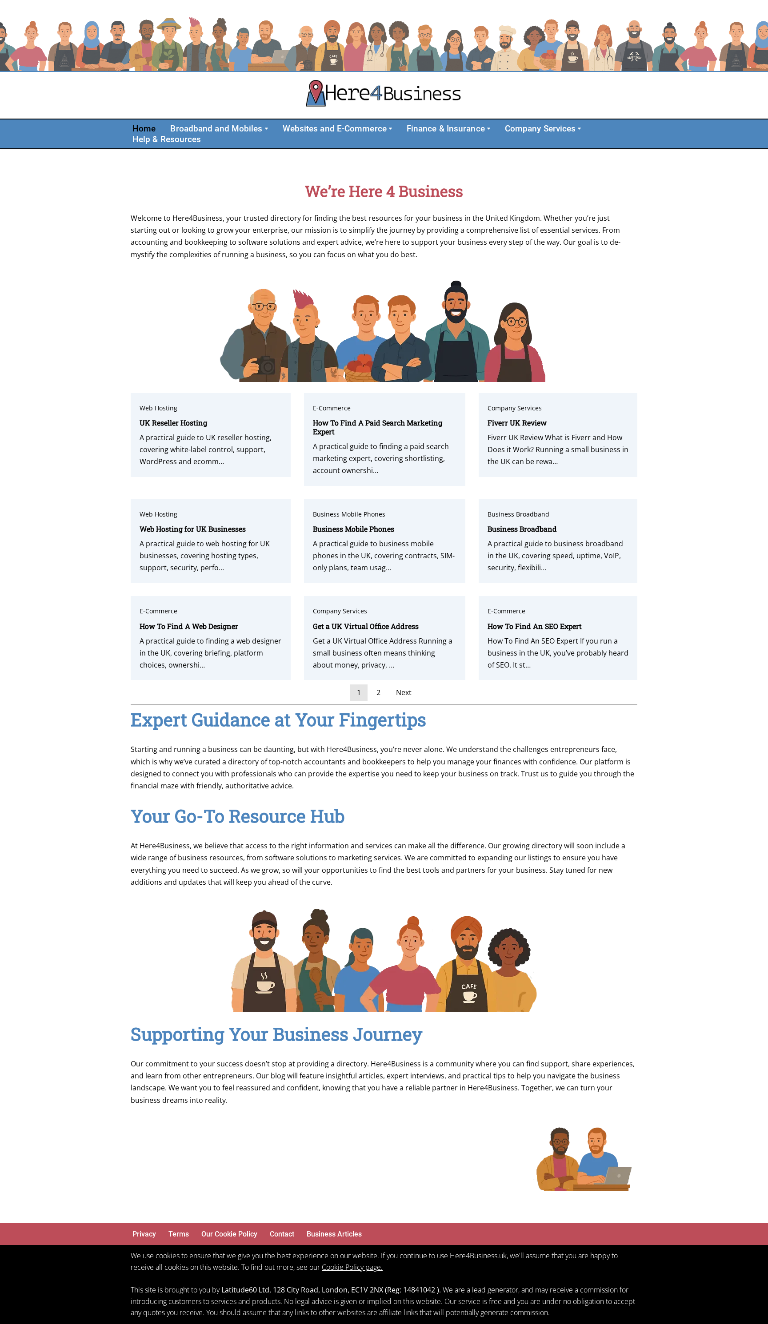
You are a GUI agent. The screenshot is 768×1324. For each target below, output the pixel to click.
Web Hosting (158, 408)
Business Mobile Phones (349, 514)
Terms (178, 1234)
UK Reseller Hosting (173, 422)
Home (144, 128)
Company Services (515, 408)
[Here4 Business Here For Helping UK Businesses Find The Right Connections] (384, 95)
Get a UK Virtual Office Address (366, 626)
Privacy (144, 1234)
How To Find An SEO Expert (535, 626)
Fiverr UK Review (517, 422)
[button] (266, 128)
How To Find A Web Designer (189, 626)
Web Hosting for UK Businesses (193, 528)
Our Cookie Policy (229, 1234)
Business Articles (334, 1234)
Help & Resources (166, 139)
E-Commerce (332, 408)
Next (404, 692)
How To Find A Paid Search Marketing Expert (377, 427)
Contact (282, 1234)
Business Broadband (518, 514)
